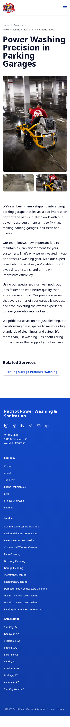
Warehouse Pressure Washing (21, 602)
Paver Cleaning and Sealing (20, 540)
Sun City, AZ (11, 627)
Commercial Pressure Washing (21, 526)
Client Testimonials (15, 486)
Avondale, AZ (11, 682)
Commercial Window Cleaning (21, 547)
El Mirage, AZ (11, 668)
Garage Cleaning (13, 568)
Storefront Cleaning (15, 574)
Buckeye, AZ (11, 675)
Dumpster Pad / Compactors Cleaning (25, 588)
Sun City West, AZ (14, 689)
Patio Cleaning (12, 554)
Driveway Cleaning (14, 561)
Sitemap (8, 507)
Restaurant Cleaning (16, 581)
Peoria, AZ (9, 661)
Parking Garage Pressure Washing (31, 372)
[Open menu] (65, 7)
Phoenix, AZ (10, 647)
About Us (9, 473)
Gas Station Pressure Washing (21, 595)
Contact (8, 466)
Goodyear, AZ (11, 633)
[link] (28, 29)
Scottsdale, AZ (12, 640)
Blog (6, 493)
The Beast (9, 480)
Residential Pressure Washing (21, 533)
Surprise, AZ (11, 654)
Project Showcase (14, 500)
